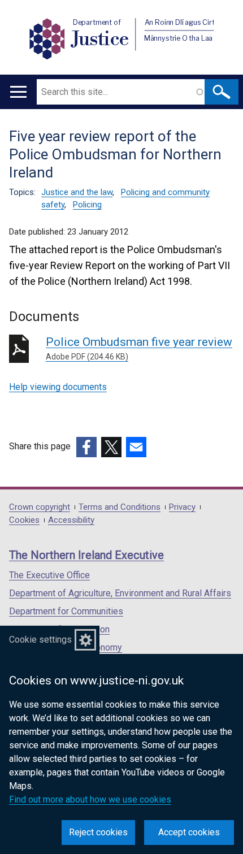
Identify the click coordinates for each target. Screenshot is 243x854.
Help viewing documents (58, 387)
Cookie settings (40, 639)
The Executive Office (49, 575)
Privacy (182, 507)
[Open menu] (18, 92)
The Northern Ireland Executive (86, 555)
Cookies (24, 520)
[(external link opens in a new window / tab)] (86, 447)
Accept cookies (189, 832)
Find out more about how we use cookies (90, 799)
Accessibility (71, 520)
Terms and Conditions (119, 507)
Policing (87, 205)
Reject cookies (98, 832)
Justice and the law (76, 192)
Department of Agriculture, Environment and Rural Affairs (120, 593)
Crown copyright (39, 507)
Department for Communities (66, 611)
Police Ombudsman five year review (139, 348)
